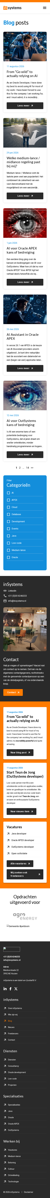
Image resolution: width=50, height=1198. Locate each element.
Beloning (12, 1162)
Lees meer (23, 105)
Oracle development (17, 1072)
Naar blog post (19, 752)
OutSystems (13, 1130)
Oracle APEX (13, 1124)
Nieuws (11, 1027)
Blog (10, 1021)
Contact (11, 692)
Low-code (12, 1079)
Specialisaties (14, 1105)
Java (10, 1111)
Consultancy (13, 1066)
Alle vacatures (18, 863)
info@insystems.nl (12, 960)
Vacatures (12, 1150)
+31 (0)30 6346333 (11, 957)
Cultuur (11, 1169)
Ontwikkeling (13, 1175)
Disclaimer (28, 1192)
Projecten (12, 1085)
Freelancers (13, 1033)
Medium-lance (14, 1156)
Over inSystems (15, 1008)
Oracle (11, 1117)
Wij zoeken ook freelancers (19, 874)
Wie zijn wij (13, 1014)
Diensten (12, 1060)
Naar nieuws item (20, 811)
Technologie (13, 1181)
